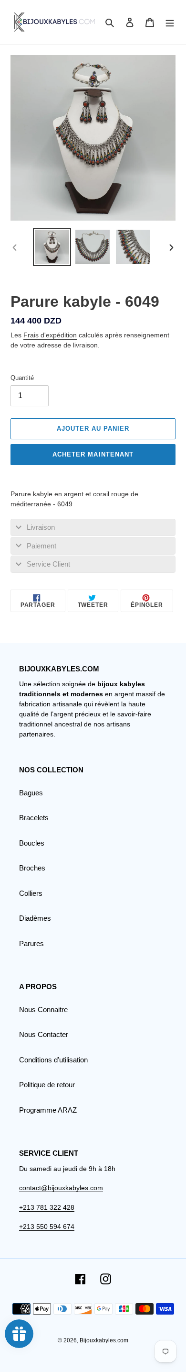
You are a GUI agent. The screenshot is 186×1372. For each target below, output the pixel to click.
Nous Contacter (43, 1034)
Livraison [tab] (41, 527)
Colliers (30, 893)
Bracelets (34, 818)
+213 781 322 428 (46, 1207)
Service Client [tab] (48, 564)
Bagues (31, 793)
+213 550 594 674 (46, 1226)
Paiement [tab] (41, 546)
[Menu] (170, 22)
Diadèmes (35, 918)
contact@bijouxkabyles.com (61, 1188)
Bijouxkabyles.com (104, 1340)
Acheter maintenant (93, 454)
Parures (31, 943)
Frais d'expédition (50, 335)
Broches (32, 868)
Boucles (31, 843)
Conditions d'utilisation (53, 1060)
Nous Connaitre (43, 1009)
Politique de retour (47, 1085)
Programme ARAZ (48, 1110)
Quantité (22, 377)
